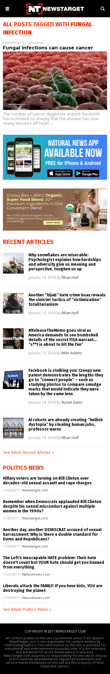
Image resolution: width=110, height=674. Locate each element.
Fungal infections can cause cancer (48, 48)
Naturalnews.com (36, 574)
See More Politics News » (27, 609)
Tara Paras (35, 42)
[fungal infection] (55, 15)
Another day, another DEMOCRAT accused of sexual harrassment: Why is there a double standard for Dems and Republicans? (52, 534)
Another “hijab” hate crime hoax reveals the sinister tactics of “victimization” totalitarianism (67, 300)
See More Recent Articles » (28, 452)
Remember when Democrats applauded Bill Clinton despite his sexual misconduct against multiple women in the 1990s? (52, 506)
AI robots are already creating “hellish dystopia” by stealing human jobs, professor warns (65, 425)
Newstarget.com (35, 490)
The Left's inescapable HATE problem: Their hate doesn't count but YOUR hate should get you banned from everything (53, 562)
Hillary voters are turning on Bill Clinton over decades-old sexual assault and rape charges (47, 480)
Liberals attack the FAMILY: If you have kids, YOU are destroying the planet (52, 588)
